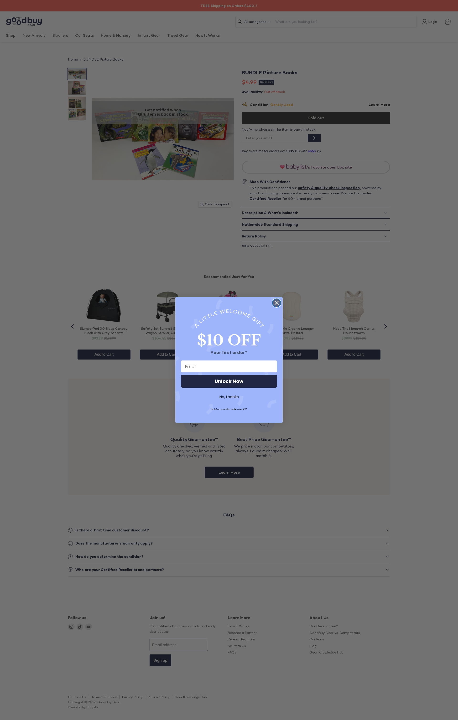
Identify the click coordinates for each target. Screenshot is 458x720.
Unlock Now (229, 381)
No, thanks (229, 397)
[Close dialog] (276, 303)
